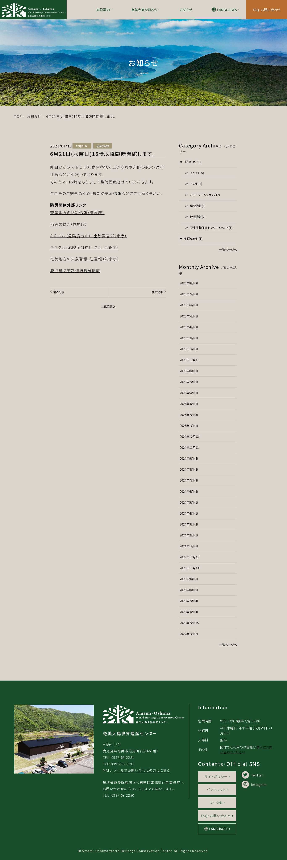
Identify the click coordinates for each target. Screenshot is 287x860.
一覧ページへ (228, 249)
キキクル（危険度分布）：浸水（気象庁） (84, 247)
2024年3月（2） (189, 524)
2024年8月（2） (189, 469)
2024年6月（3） (189, 491)
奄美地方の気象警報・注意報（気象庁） (84, 258)
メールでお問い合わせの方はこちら (142, 770)
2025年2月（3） (189, 415)
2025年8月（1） (189, 371)
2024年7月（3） (189, 480)
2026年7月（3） (189, 294)
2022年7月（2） (189, 634)
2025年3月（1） (189, 404)
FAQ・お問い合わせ (266, 9)
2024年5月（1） (189, 502)
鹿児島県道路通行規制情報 (75, 270)
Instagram (258, 784)
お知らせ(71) (192, 162)
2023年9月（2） (189, 579)
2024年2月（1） (189, 535)
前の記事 (58, 292)
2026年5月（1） (189, 316)
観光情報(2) (197, 217)
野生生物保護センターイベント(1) (211, 228)
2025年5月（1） (189, 393)
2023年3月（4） (189, 612)
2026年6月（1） (189, 305)
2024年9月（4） (189, 458)
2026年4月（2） (189, 327)
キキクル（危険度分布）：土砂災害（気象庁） (88, 235)
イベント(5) (197, 173)
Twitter (257, 774)
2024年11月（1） (190, 447)
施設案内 (103, 9)
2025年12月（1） (190, 360)
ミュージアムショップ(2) (205, 195)
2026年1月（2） (189, 349)
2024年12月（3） (190, 436)
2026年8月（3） (189, 283)
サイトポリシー (216, 776)
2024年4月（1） (189, 513)
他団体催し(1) (193, 238)
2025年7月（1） (189, 382)
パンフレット (216, 789)
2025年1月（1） (189, 425)
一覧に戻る (108, 306)
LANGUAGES (227, 9)
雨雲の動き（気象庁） (68, 224)
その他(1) (196, 184)
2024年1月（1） (189, 546)
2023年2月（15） (190, 623)
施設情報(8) (197, 206)
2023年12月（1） (190, 557)
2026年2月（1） (189, 338)
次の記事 (157, 292)
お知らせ (186, 9)
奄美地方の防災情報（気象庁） (77, 212)
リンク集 (216, 802)
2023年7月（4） (189, 601)
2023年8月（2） (189, 590)
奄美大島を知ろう (144, 9)
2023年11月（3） (190, 568)
